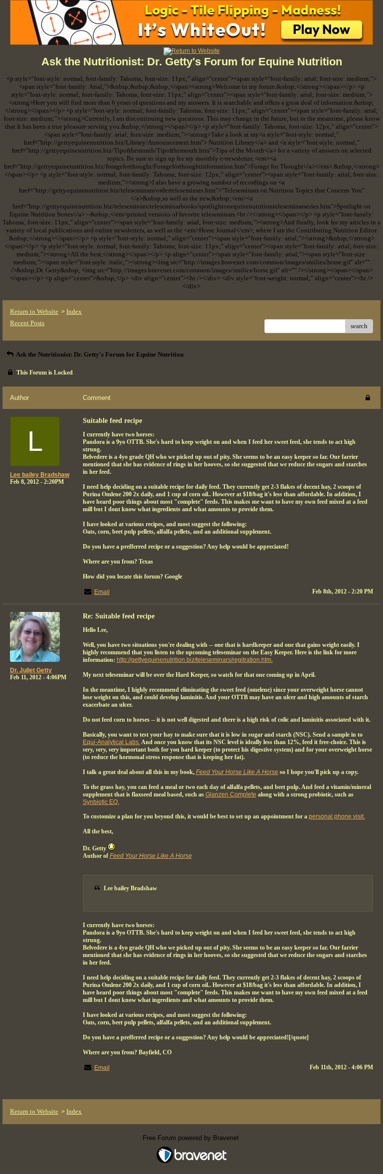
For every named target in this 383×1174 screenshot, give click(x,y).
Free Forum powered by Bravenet (192, 1138)
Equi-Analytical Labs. (111, 742)
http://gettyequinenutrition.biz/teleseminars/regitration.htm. (195, 659)
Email (102, 591)
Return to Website (34, 311)
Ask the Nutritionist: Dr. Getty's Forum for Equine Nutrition (99, 354)
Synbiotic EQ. (101, 801)
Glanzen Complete (230, 794)
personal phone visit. (337, 816)
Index (74, 311)
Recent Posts (27, 323)
